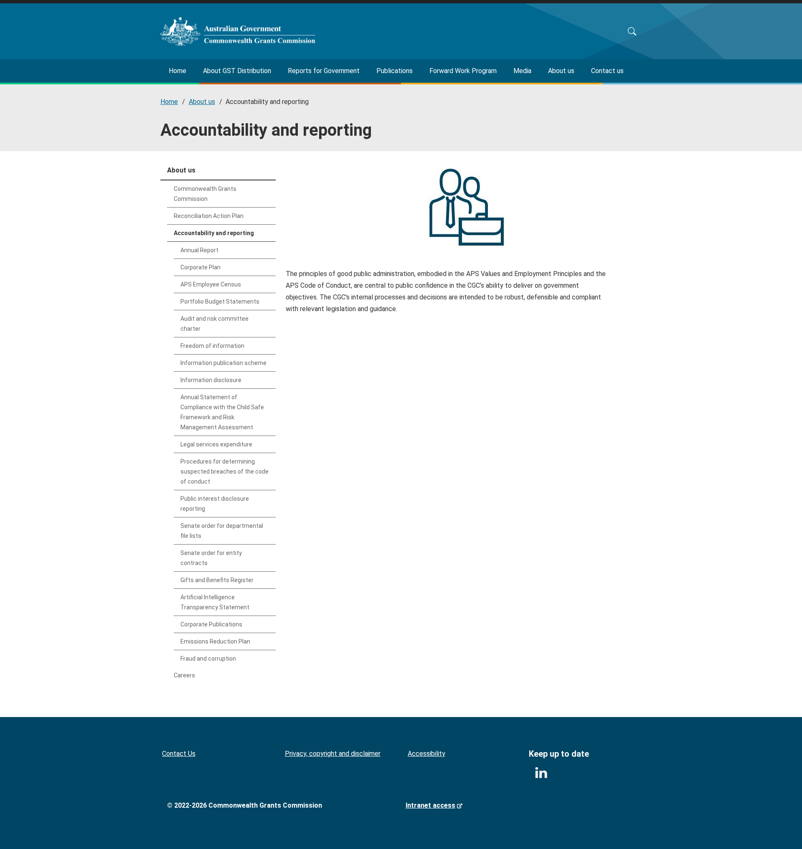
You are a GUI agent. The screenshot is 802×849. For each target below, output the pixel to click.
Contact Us (178, 754)
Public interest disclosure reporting (214, 503)
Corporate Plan (200, 267)
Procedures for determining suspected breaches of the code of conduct (224, 471)
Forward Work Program (463, 71)
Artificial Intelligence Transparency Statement (214, 602)
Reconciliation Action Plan (209, 216)
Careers (184, 675)
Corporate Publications (211, 624)
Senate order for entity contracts (211, 558)
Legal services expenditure (216, 444)
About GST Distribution (237, 71)
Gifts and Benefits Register (217, 580)
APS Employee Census (210, 284)
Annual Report (199, 250)
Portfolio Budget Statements (219, 301)
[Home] (237, 31)
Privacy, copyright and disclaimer (333, 754)
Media (522, 71)
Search (632, 31)
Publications (394, 71)
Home (177, 71)
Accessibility (426, 754)
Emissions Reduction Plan (215, 641)
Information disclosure (210, 380)
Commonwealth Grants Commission (205, 193)
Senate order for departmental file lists (221, 530)
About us (561, 71)
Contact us (607, 71)
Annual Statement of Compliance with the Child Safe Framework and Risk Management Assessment (222, 412)
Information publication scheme (223, 363)
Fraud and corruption (208, 658)
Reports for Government (324, 71)
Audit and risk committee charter (214, 323)
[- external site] (541, 773)
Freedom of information (212, 345)
